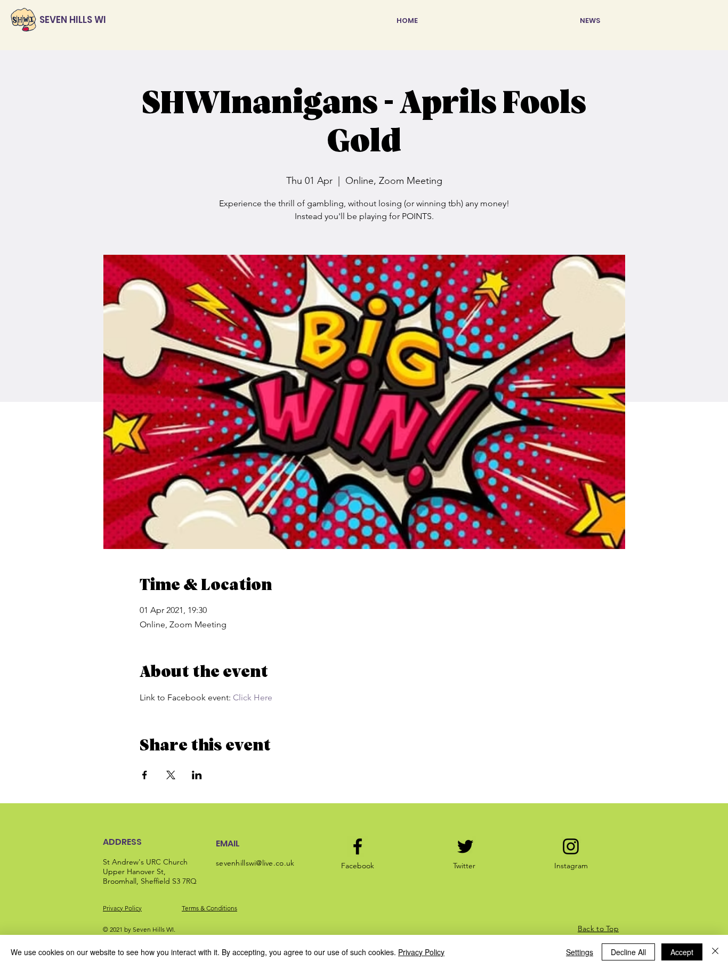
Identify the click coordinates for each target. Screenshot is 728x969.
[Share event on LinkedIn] (197, 775)
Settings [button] (579, 952)
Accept (681, 952)
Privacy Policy (122, 908)
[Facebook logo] (357, 846)
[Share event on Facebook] (145, 775)
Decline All (628, 952)
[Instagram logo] (570, 846)
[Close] (715, 951)
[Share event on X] (171, 775)
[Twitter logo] (465, 846)
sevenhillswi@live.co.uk (255, 863)
